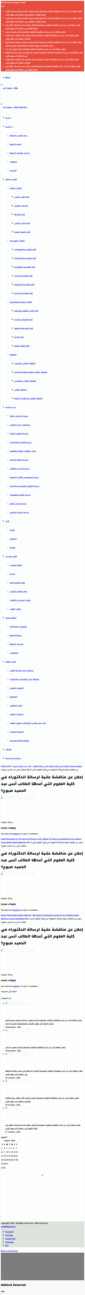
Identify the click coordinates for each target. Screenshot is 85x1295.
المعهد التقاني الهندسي (25, 381)
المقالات (13, 162)
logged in (16, 834)
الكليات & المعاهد (11, 179)
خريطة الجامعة (16, 635)
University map (30, 1207)
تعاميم (12, 547)
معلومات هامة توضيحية (19, 740)
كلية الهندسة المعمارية (24, 284)
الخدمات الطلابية (10, 662)
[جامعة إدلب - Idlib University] (11, 97)
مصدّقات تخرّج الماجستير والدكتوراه (24, 679)
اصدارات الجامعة (16, 644)
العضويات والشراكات (18, 626)
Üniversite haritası (26, 1219)
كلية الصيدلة (19, 214)
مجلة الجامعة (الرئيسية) (13, 758)
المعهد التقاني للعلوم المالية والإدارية (30, 372)
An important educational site (30, 1194)
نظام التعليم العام (17, 582)
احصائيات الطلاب (16, 714)
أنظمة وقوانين (16, 565)
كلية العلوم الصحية (22, 232)
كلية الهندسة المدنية (23, 276)
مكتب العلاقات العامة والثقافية (23, 451)
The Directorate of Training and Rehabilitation (64, 1194)
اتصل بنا (55, 1189)
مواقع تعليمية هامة (22, 1181)
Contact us (64, 1207)
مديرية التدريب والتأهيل (20, 468)
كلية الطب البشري (21, 197)
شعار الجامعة (55, 1185)
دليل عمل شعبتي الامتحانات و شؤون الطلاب (28, 723)
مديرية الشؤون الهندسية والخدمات (24, 486)
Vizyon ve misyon (8, 1215)
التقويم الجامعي (17, 688)
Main (9, 1194)
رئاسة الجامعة (15, 144)
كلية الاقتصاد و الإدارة (23, 319)
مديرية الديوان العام (18, 503)
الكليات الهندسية (17, 241)
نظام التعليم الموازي (18, 591)
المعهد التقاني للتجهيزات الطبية (28, 398)
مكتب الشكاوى (16, 705)
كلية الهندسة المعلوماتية (25, 249)
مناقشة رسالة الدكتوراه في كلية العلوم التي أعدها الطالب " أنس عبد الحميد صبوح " (47, 766)
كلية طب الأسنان (21, 205)
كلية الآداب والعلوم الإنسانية (26, 311)
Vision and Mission (9, 1202)
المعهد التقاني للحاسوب (24, 363)
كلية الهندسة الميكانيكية (25, 258)
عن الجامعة (9, 127)
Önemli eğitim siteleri (26, 1211)
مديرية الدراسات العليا (19, 416)
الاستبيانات (7, 1189)
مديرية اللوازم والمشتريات (20, 442)
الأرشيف (13, 170)
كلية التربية (19, 337)
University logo (63, 1202)
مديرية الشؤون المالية (19, 433)
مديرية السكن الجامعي (19, 512)
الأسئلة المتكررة (16, 732)
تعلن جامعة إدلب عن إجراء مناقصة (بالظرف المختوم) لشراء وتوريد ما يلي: (35, 32)
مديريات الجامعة (10, 407)
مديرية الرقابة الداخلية (19, 460)
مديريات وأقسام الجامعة (20, 153)
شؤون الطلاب (15, 609)
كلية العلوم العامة (21, 346)
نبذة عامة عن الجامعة (18, 135)
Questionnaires (9, 1207)
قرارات (12, 574)
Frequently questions (30, 1202)
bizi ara (51, 1219)
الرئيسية (8, 118)
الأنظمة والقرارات (11, 556)
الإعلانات (13, 539)
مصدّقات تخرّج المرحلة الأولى (21, 670)
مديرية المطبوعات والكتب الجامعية (24, 477)
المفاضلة (13, 697)
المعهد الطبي (20, 389)
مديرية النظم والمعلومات (20, 495)
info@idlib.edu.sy (8, 1226)
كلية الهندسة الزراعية (23, 293)
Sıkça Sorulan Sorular (26, 1215)
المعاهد (13, 354)
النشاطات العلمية (10, 618)
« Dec (3, 1167)
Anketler (9, 1219)
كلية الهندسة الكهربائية (24, 267)
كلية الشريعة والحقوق (23, 328)
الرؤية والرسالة (7, 1185)
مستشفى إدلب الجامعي (20, 425)
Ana (8, 1211)
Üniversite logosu (51, 1215)
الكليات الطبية (16, 188)
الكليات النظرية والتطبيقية (21, 302)
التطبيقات (8, 749)
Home (3, 766)
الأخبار (7, 521)
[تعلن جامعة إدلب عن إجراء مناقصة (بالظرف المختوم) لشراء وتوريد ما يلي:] (17, 1030)
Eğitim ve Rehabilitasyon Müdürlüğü (51, 1211)
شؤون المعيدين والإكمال (20, 600)
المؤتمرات (14, 653)
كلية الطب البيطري (22, 223)
